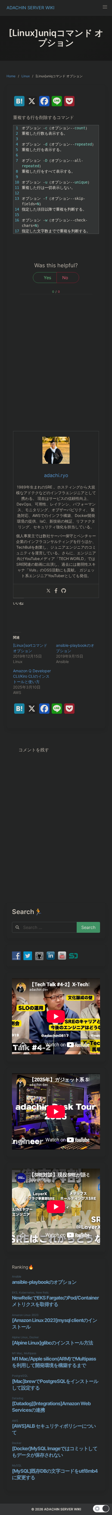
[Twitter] (48, 591)
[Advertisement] (56, 372)
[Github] (63, 591)
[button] (105, 7)
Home (11, 76)
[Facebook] (56, 591)
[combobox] (44, 927)
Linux (25, 76)
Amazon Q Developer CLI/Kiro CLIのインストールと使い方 (32, 676)
